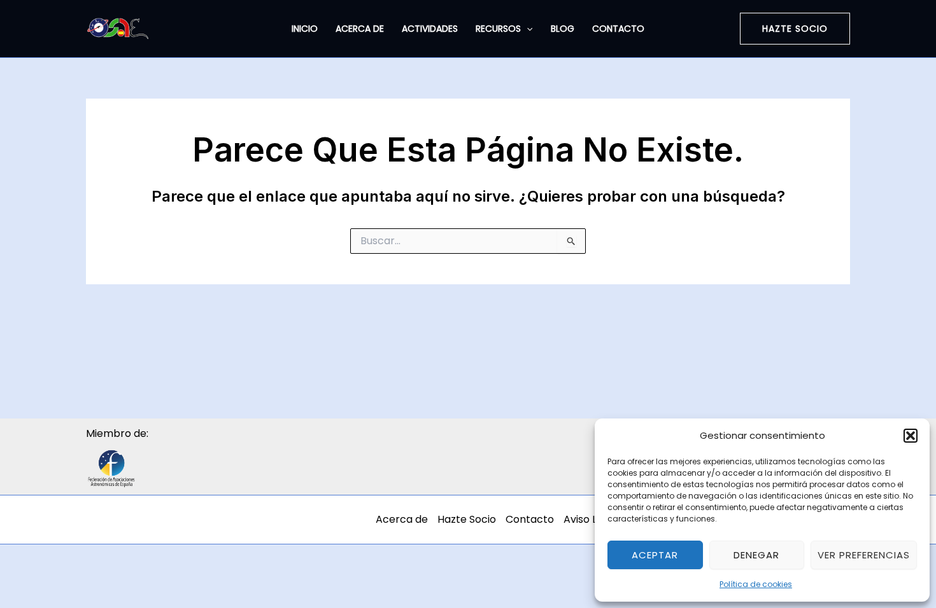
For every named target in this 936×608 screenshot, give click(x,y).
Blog (562, 28)
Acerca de (360, 28)
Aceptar (655, 555)
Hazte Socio (466, 519)
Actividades (430, 28)
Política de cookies (756, 584)
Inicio (305, 28)
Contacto (618, 28)
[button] (910, 435)
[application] (526, 28)
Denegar (756, 555)
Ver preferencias (864, 555)
